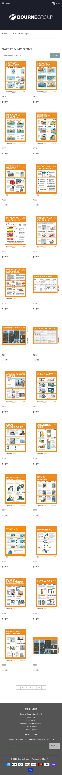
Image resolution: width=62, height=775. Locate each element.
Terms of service (31, 727)
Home (4, 33)
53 (39, 687)
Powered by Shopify (40, 759)
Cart (58, 3)
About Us (31, 717)
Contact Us (31, 720)
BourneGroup (23, 759)
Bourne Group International (31, 714)
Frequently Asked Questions (31, 723)
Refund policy (31, 730)
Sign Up (54, 746)
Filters (55, 55)
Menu (8, 4)
